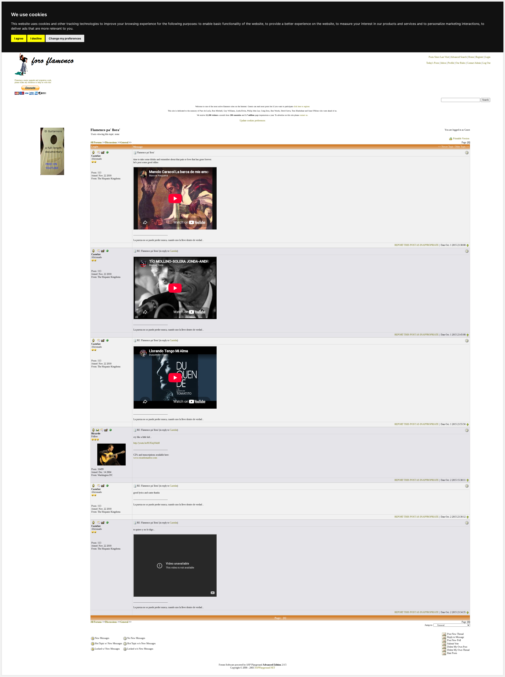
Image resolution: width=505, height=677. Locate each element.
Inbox (443, 63)
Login (487, 57)
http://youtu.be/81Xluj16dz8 (146, 443)
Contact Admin (474, 63)
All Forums (96, 142)
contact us (304, 115)
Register (480, 57)
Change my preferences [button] (65, 38)
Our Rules (460, 63)
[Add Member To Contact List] (103, 152)
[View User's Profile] (93, 152)
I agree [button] (18, 38)
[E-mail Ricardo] (97, 429)
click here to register (301, 106)
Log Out (486, 63)
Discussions (111, 142)
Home (471, 57)
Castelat (173, 251)
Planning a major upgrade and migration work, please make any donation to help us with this (33, 81)
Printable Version (461, 138)
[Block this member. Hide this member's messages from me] (107, 152)
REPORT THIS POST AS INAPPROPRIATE (417, 245)
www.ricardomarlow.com (145, 457)
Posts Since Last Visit (439, 57)
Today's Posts (432, 63)
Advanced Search (458, 57)
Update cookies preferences (252, 120)
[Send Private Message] (98, 152)
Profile (451, 63)
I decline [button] (36, 38)
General (124, 142)
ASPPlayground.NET (264, 667)
